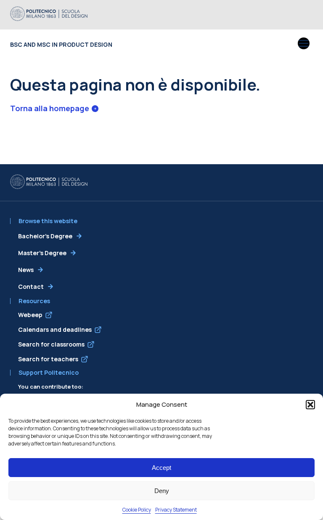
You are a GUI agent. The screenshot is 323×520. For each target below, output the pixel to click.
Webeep (30, 315)
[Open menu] (303, 44)
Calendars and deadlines (55, 329)
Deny (161, 490)
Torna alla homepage (49, 108)
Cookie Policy (136, 509)
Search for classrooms (51, 344)
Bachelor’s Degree (45, 236)
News (26, 270)
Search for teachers (48, 359)
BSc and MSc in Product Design (61, 44)
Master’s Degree (42, 253)
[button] (310, 404)
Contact (31, 287)
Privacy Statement (176, 509)
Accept (161, 467)
